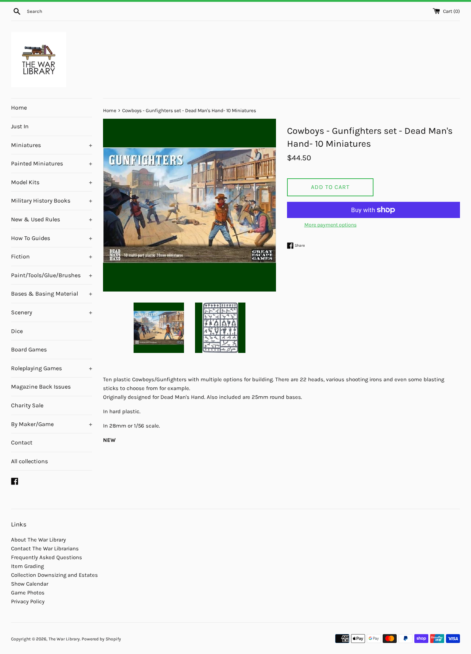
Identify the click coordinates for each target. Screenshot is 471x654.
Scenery (51, 312)
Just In (20, 126)
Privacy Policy (28, 601)
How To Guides (51, 238)
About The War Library (38, 539)
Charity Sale (27, 405)
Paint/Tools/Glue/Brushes (51, 275)
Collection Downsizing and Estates (54, 575)
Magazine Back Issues (41, 386)
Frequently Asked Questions (46, 557)
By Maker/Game (51, 424)
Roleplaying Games (51, 368)
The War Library (64, 639)
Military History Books (51, 200)
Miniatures (51, 145)
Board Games (29, 349)
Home (19, 107)
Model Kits (51, 182)
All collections (29, 461)
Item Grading (27, 566)
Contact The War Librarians (45, 548)
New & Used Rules (51, 219)
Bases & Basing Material (51, 293)
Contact (21, 442)
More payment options (330, 225)
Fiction (51, 256)
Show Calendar (29, 583)
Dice (17, 331)
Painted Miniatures (51, 163)
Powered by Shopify (101, 639)
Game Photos (28, 592)
